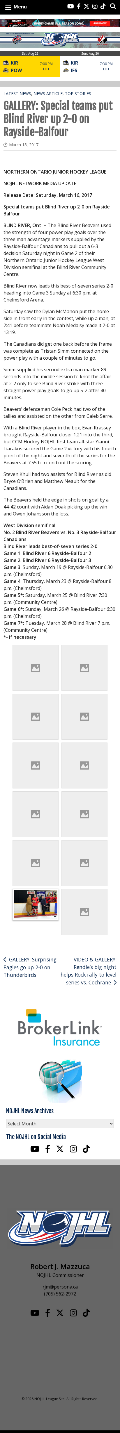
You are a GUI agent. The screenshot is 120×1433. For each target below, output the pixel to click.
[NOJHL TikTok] (103, 6)
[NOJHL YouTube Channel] (70, 6)
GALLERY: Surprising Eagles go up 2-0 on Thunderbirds (30, 967)
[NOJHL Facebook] (78, 6)
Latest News (17, 93)
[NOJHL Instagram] (95, 6)
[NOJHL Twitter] (86, 6)
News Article (48, 93)
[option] (30, 64)
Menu (20, 6)
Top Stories (78, 93)
